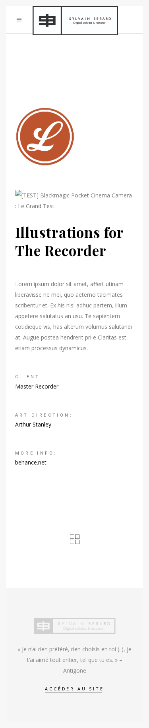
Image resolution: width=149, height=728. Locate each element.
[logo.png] (74, 136)
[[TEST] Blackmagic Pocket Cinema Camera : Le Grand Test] (74, 200)
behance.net (30, 462)
